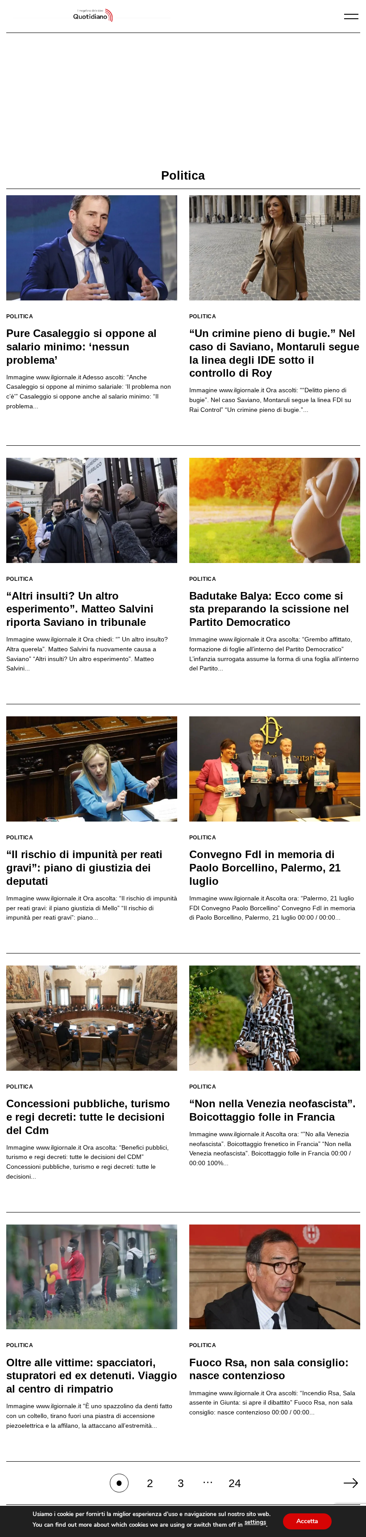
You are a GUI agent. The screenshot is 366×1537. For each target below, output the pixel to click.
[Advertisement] (183, 101)
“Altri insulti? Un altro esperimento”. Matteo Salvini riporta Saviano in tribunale (80, 609)
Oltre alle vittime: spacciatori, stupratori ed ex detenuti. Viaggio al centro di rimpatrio (91, 1375)
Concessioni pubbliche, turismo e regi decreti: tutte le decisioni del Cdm (88, 1116)
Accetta (307, 1521)
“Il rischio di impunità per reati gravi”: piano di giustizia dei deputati (84, 867)
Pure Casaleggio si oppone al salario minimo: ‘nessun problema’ (81, 346)
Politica (20, 316)
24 (235, 1483)
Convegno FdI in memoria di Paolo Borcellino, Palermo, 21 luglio (265, 867)
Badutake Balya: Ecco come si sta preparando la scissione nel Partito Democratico (269, 609)
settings (255, 1522)
